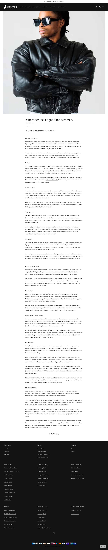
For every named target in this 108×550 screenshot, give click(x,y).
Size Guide (6, 454)
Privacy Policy (41, 449)
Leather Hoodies (8, 496)
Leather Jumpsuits (9, 492)
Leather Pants (8, 482)
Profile (72, 451)
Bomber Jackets (42, 482)
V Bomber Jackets (9, 528)
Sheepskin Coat (42, 471)
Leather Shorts (8, 475)
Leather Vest (7, 500)
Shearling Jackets (43, 464)
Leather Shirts (8, 478)
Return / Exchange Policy (44, 454)
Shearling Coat (42, 468)
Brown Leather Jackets (77, 478)
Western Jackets (8, 489)
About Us (6, 449)
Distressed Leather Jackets (11, 471)
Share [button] (28, 127)
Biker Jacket (74, 471)
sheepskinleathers (51, 546)
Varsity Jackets (8, 485)
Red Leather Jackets (9, 510)
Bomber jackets (29, 269)
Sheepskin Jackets (43, 475)
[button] (22, 7)
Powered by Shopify (59, 546)
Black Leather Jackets (77, 475)
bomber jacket (38, 166)
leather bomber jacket (52, 180)
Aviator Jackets (75, 468)
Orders (73, 449)
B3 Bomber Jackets (43, 478)
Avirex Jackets (8, 464)
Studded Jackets (76, 510)
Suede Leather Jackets (10, 468)
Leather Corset (42, 521)
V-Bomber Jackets (76, 464)
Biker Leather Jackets (10, 521)
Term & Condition (42, 451)
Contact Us (7, 451)
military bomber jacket (43, 215)
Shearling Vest (42, 517)
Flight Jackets (41, 485)
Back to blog (55, 434)
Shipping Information (43, 457)
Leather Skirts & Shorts (44, 528)
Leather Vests (75, 514)
